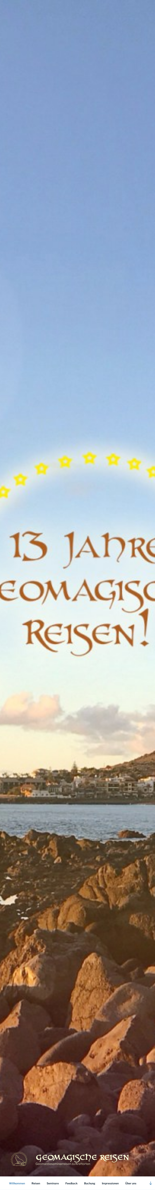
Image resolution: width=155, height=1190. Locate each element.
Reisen (36, 1183)
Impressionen (110, 1183)
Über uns (130, 1183)
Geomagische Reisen (82, 1157)
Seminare (53, 1183)
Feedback (71, 1183)
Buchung (89, 1183)
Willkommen (17, 1183)
